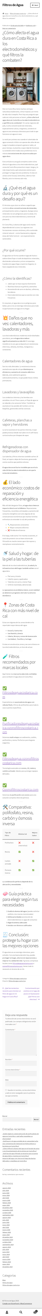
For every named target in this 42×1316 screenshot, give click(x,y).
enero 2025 (6, 1235)
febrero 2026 (6, 1203)
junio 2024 (5, 1252)
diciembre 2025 (7, 1208)
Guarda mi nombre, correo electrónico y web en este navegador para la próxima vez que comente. (20, 1093)
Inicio (6, 13)
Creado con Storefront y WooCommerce (17, 1303)
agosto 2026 (6, 1188)
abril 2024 (5, 1257)
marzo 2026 (6, 1200)
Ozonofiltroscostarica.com (20, 789)
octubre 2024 (6, 1242)
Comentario (10, 1029)
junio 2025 (5, 1222)
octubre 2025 (6, 1213)
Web (7, 1080)
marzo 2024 (6, 1259)
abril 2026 (5, 1198)
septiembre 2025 (7, 1215)
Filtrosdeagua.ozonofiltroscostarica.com (20, 760)
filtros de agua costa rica (18, 13)
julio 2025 (5, 1220)
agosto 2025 (6, 1218)
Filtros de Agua (12, 5)
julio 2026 (5, 1190)
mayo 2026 (6, 1195)
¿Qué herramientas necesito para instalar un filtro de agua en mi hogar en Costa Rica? (11, 992)
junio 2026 (5, 1193)
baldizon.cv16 (30, 26)
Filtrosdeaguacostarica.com (20, 694)
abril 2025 (5, 1227)
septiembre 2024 (7, 1245)
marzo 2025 (6, 1230)
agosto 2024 (6, 1247)
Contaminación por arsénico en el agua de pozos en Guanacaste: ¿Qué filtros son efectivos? (31, 994)
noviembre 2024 (7, 1240)
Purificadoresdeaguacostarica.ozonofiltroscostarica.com (20, 727)
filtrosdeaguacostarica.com (23, 963)
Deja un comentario (9, 28)
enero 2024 (6, 1264)
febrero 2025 (6, 1232)
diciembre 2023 (7, 1267)
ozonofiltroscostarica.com (12, 966)
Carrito (32, 1310)
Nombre (8, 1059)
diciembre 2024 (7, 1237)
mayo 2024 (6, 1254)
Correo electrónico (12, 1070)
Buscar (4, 1116)
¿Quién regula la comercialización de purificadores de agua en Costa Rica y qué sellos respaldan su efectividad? (20, 1136)
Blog (3, 1280)
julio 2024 (5, 1249)
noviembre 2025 (7, 1210)
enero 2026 (6, 1205)
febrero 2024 (6, 1262)
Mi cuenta (7, 1312)
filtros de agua (7, 1283)
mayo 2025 (6, 1225)
